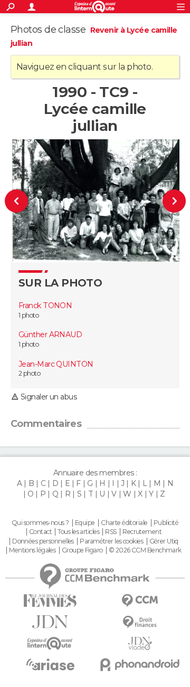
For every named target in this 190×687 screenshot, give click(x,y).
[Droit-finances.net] (140, 622)
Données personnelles (43, 541)
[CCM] (140, 600)
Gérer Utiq (163, 541)
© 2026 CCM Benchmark (145, 550)
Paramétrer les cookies (111, 541)
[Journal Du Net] (50, 621)
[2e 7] (170, 200)
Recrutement (142, 532)
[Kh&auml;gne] (21, 200)
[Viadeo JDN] (140, 643)
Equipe (85, 523)
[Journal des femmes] (50, 600)
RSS (110, 532)
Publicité (166, 523)
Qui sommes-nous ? (40, 523)
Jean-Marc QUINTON (55, 364)
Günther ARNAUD (50, 334)
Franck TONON (45, 305)
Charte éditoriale (124, 523)
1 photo (28, 315)
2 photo (29, 373)
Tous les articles (78, 532)
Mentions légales (32, 550)
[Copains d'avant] (50, 643)
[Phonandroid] (140, 664)
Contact (40, 532)
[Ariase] (50, 664)
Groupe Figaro (82, 550)
